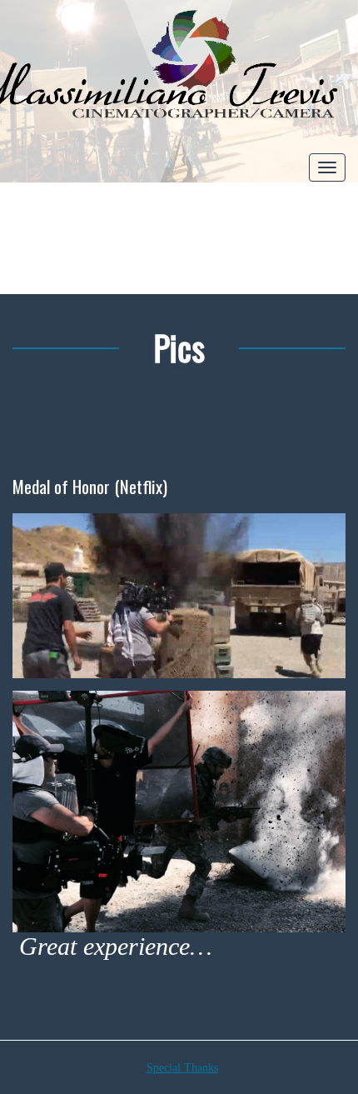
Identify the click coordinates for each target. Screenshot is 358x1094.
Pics (179, 347)
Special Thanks (182, 1068)
